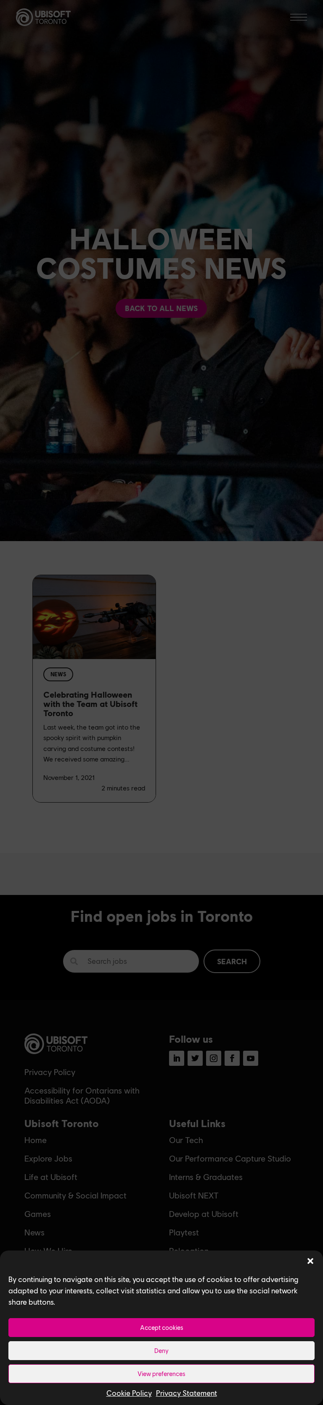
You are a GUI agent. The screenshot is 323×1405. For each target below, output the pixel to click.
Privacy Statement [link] (186, 1392)
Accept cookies (161, 1327)
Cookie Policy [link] (129, 1392)
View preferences (161, 1373)
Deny (161, 1350)
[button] (310, 1261)
